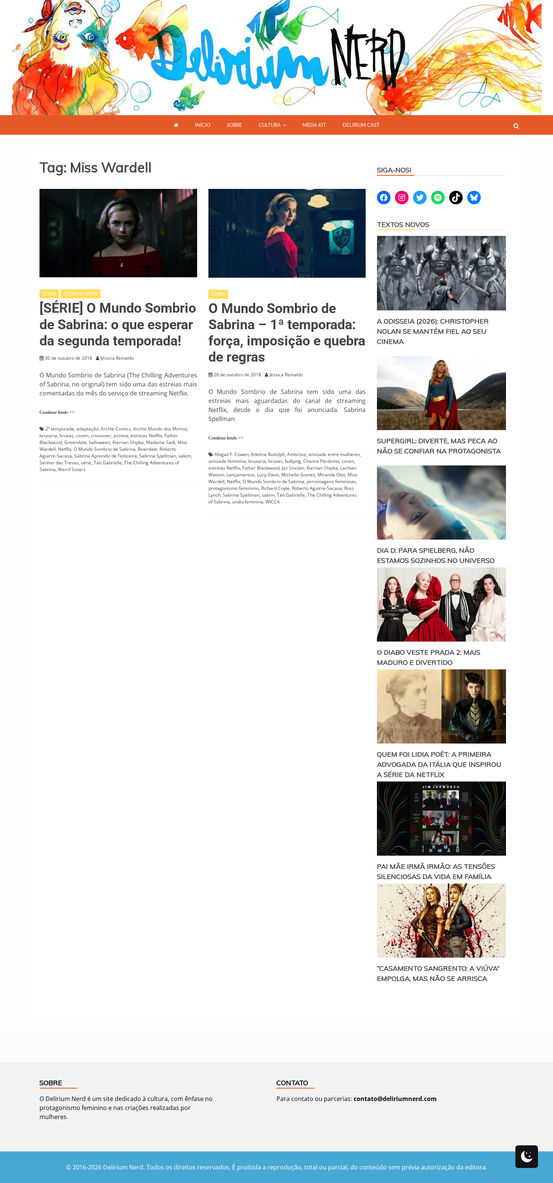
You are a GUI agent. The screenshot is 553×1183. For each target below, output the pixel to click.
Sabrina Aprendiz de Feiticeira (105, 456)
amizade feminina (227, 461)
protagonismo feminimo (233, 488)
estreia (121, 435)
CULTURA (270, 125)
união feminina (247, 502)
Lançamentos (240, 474)
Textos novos (403, 224)
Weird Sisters (72, 469)
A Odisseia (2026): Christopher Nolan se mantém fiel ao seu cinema (433, 331)
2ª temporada (60, 429)
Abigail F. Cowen (231, 454)
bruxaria (48, 435)
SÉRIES (49, 293)
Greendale (75, 442)
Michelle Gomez (298, 474)
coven (82, 435)
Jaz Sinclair (293, 468)
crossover (101, 435)
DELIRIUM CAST (361, 125)
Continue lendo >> (57, 412)
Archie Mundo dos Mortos (160, 429)
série (86, 462)
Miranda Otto (331, 474)
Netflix (64, 449)
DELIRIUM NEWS (80, 293)
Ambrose (296, 454)
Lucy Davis (268, 474)
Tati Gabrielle (108, 462)
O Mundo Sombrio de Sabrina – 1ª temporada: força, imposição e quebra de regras (286, 333)
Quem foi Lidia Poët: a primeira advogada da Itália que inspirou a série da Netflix (439, 764)
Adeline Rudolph (268, 454)
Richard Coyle (275, 488)
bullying (293, 461)
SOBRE (234, 125)
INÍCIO (202, 125)
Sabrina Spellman (157, 456)
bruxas (66, 435)
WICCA (273, 502)
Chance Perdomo (321, 461)
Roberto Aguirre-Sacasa (317, 488)
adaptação (87, 429)
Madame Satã (160, 442)
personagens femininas (331, 481)
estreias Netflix (146, 435)
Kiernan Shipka (128, 442)
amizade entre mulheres (334, 454)
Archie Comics (116, 429)
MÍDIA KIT (314, 125)
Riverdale (147, 449)
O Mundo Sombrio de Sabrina (104, 449)
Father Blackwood (261, 468)
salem (184, 456)
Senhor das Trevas (59, 462)
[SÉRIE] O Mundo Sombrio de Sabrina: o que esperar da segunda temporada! (118, 324)
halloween (99, 442)
